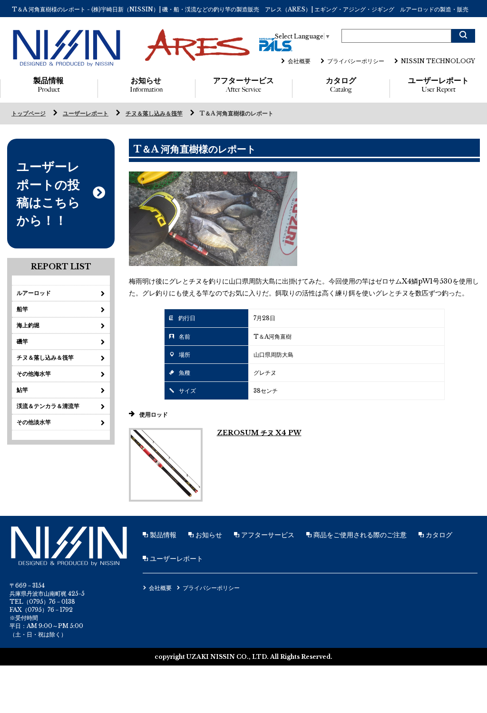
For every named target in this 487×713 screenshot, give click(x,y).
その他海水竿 (34, 373)
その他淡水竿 (34, 422)
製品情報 (48, 85)
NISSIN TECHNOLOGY (438, 61)
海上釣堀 (28, 325)
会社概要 (299, 61)
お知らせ (146, 85)
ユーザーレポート (438, 85)
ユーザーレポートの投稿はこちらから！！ (48, 193)
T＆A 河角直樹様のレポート (236, 113)
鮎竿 (22, 389)
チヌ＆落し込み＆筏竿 (154, 113)
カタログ (341, 85)
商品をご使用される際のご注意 (359, 535)
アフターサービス (243, 85)
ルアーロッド (34, 292)
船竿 (22, 309)
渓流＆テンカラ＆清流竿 (48, 405)
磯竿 (22, 341)
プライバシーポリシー (355, 61)
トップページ (28, 113)
